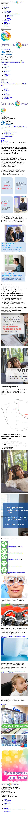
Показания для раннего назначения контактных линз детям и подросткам (13, 671)
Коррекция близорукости (7, 603)
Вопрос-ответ (10, 15)
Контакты (6, 26)
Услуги (5, 5)
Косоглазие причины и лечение (9, 574)
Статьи (8, 18)
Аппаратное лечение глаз (14, 60)
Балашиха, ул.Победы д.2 (7, 126)
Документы (9, 16)
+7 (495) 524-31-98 (5, 49)
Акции (5, 9)
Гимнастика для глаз (10, 62)
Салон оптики (17, 83)
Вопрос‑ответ (7, 95)
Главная (6, 87)
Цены (5, 8)
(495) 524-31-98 (18, 126)
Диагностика (4, 60)
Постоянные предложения (13, 14)
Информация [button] (7, 12)
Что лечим (6, 7)
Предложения (7, 11)
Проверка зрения (19, 62)
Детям (6, 83)
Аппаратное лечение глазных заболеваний (14, 809)
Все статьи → (4, 704)
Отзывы (9, 19)
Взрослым (10, 83)
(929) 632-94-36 (4, 82)
